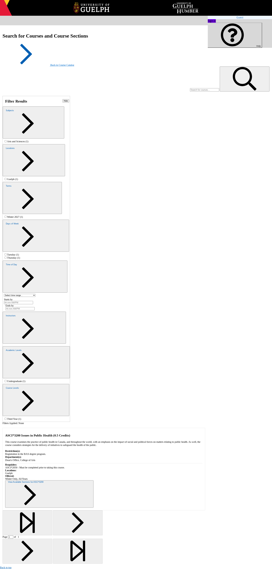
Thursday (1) (13, 257)
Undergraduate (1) (16, 381)
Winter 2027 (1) (15, 217)
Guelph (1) (12, 179)
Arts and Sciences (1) (17, 141)
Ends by (10, 305)
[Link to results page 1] (27, 522)
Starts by (8, 299)
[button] (244, 79)
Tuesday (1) (13, 254)
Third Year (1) (14, 419)
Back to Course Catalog (62, 65)
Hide (66, 101)
